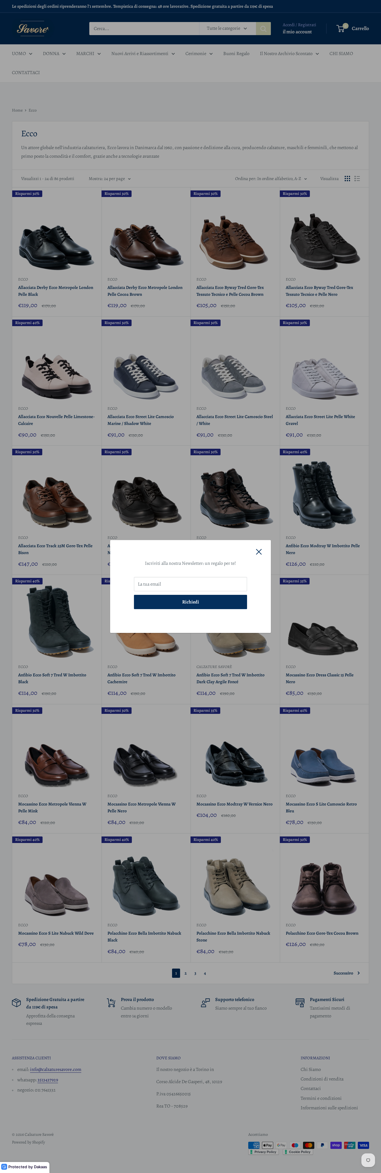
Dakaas (40, 1166)
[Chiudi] (259, 551)
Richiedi (190, 602)
